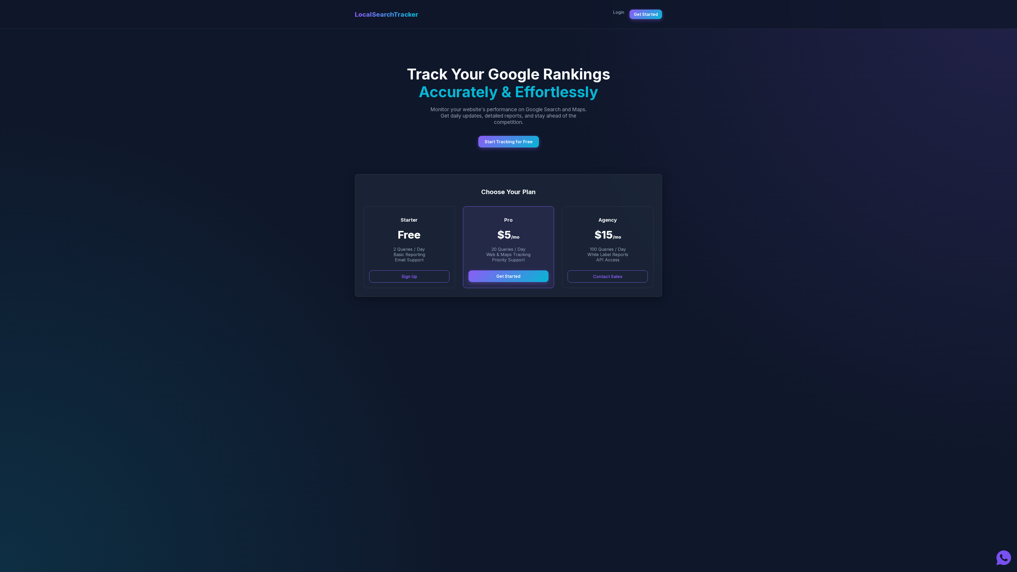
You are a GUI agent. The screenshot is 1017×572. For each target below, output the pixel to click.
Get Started (646, 14)
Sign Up (409, 276)
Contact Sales (607, 276)
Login (618, 12)
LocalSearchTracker (386, 14)
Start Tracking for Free (509, 141)
